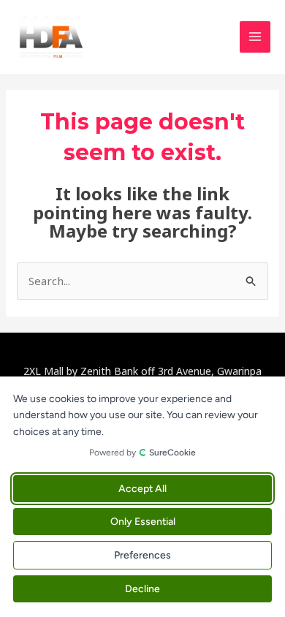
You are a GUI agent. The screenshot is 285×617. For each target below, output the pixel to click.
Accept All (142, 488)
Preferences (142, 555)
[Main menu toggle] (255, 37)
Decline (142, 589)
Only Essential (142, 521)
